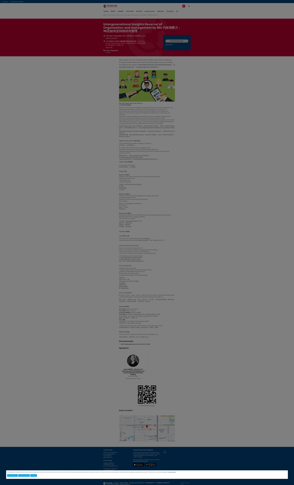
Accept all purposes (12, 475)
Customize (33, 475)
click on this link (172, 472)
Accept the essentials (24, 475)
